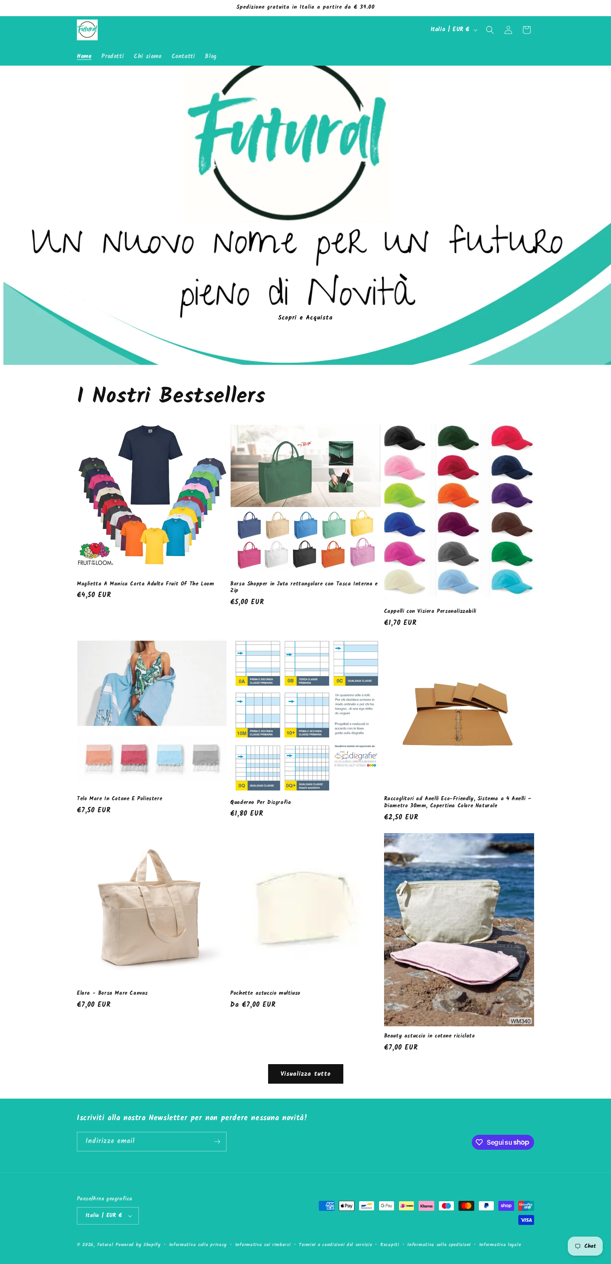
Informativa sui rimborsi (263, 1245)
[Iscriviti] (217, 1141)
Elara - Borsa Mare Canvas (112, 993)
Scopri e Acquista (305, 317)
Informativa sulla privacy (198, 1245)
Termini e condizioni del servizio (335, 1245)
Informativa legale (500, 1245)
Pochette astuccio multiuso (265, 993)
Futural (105, 1245)
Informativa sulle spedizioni (439, 1245)
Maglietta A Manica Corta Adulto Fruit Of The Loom (145, 584)
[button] (490, 30)
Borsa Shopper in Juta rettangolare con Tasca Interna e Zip (303, 588)
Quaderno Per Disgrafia (260, 803)
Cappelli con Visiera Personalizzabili (430, 611)
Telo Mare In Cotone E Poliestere (119, 799)
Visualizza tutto (306, 1074)
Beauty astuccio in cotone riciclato (429, 1036)
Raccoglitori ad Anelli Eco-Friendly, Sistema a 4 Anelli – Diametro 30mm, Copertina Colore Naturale (458, 803)
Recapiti (389, 1245)
